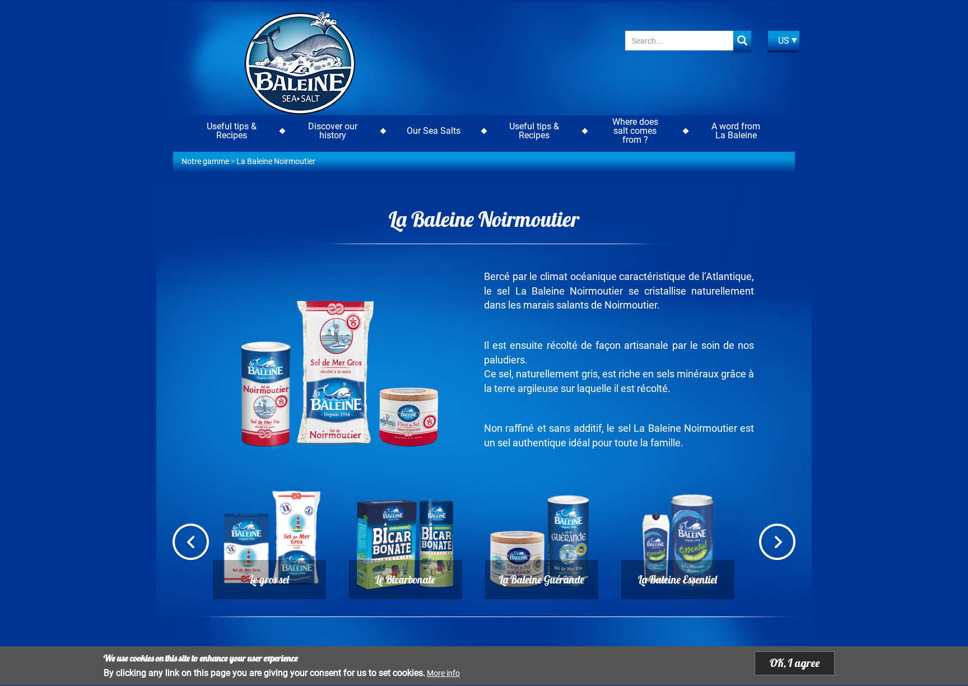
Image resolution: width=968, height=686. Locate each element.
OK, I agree (795, 663)
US (783, 40)
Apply (742, 40)
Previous (190, 543)
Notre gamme (205, 161)
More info (443, 673)
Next (777, 543)
